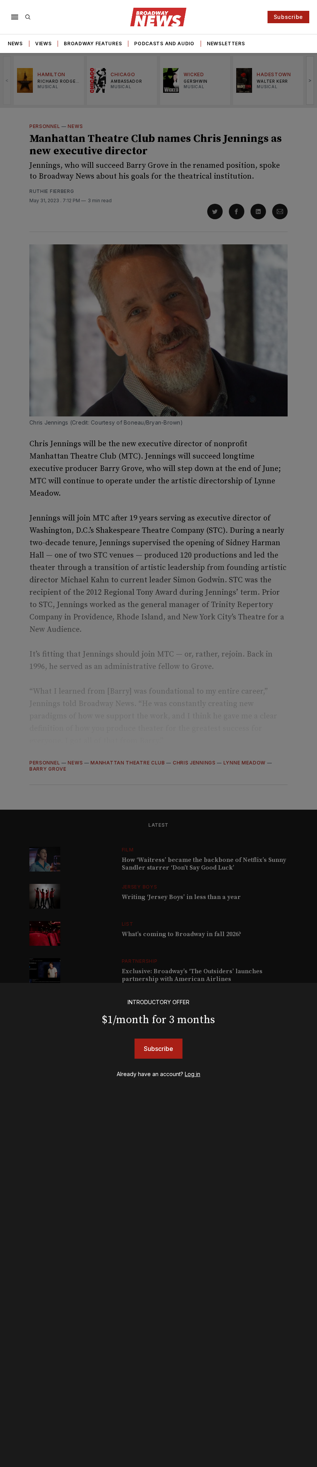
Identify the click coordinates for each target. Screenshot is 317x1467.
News (15, 43)
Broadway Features (93, 43)
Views (43, 43)
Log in (192, 1074)
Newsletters (226, 43)
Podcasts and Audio (164, 43)
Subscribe (288, 17)
